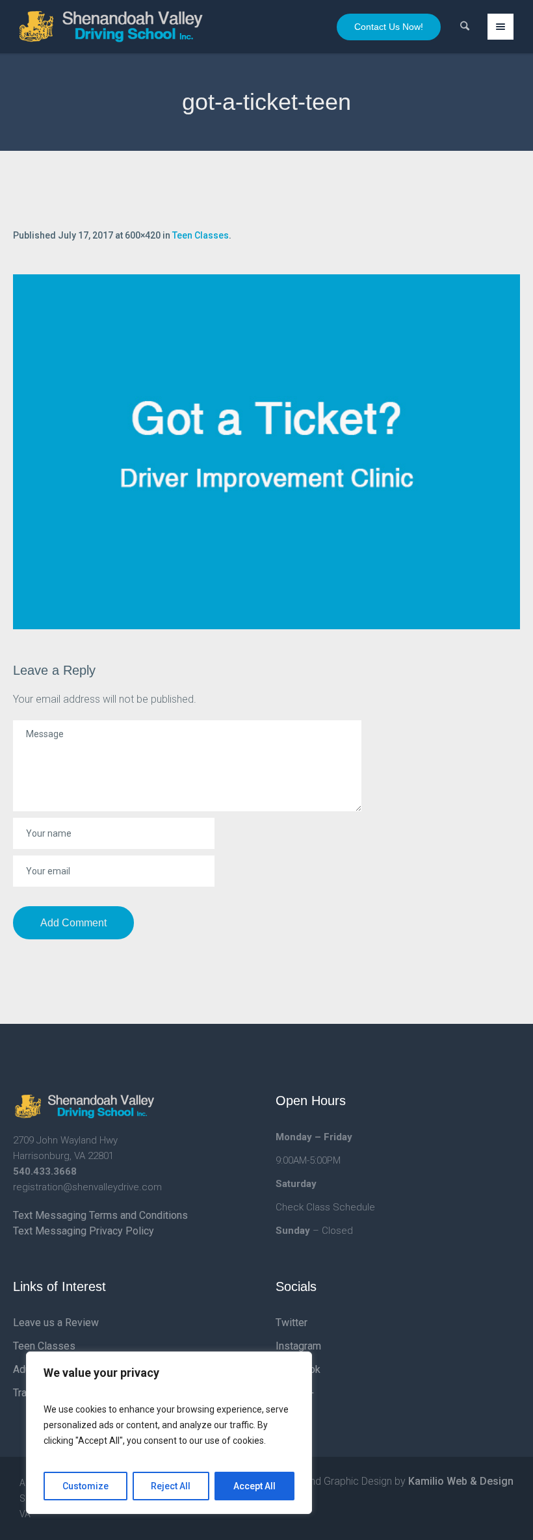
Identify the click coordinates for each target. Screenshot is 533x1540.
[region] (169, 1432)
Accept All (254, 1486)
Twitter (291, 1322)
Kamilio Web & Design (461, 1481)
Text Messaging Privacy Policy (83, 1231)
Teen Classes (200, 235)
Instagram (298, 1346)
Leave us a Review (56, 1322)
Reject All (170, 1486)
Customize (85, 1486)
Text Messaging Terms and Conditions (100, 1215)
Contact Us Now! (388, 26)
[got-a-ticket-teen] (266, 451)
